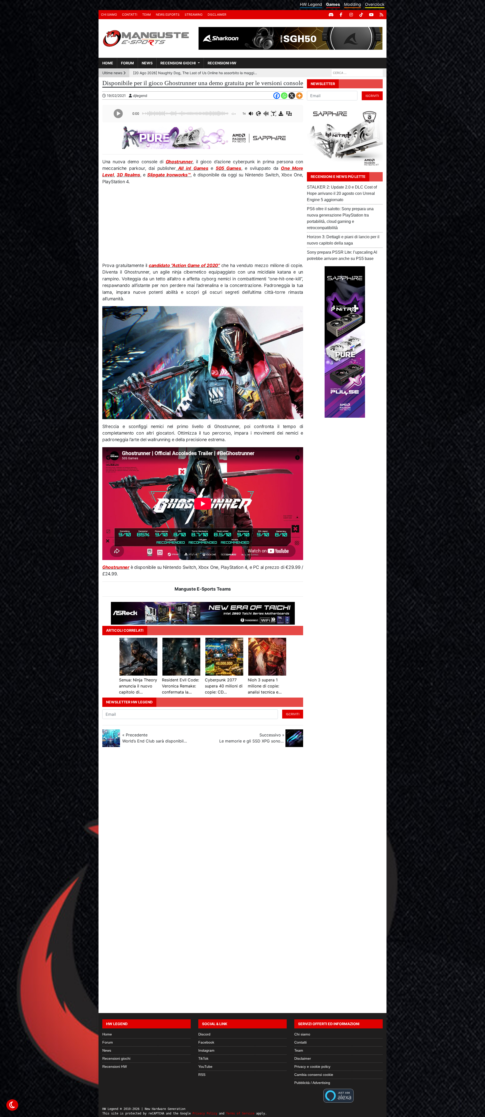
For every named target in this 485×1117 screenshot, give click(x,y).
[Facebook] (341, 14)
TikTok (203, 1058)
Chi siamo (109, 14)
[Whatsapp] (284, 95)
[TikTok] (361, 14)
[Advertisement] (202, 225)
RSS (201, 1075)
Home (107, 63)
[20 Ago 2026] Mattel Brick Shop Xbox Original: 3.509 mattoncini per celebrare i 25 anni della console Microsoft (196, 73)
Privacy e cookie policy (312, 1067)
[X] (291, 95)
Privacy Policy (204, 1113)
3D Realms (128, 174)
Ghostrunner (179, 161)
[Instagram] (351, 14)
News (147, 63)
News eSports (168, 14)
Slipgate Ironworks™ (168, 174)
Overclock (374, 4)
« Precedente (154, 737)
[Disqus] (242, 818)
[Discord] (331, 14)
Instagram (206, 1050)
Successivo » (251, 737)
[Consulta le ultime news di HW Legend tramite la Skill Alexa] (338, 1095)
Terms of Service (240, 1113)
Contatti (129, 14)
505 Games (228, 168)
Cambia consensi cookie (313, 1075)
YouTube (205, 1067)
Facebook (206, 1042)
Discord (204, 1034)
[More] (299, 95)
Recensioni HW (222, 63)
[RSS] (381, 14)
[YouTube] (371, 14)
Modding (352, 4)
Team (146, 14)
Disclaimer (217, 14)
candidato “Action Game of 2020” (184, 265)
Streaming (194, 14)
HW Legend (311, 4)
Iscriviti (292, 714)
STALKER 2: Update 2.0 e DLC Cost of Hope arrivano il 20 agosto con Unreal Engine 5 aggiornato (342, 193)
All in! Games (192, 168)
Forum (127, 63)
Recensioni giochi (178, 63)
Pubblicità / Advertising (312, 1083)
